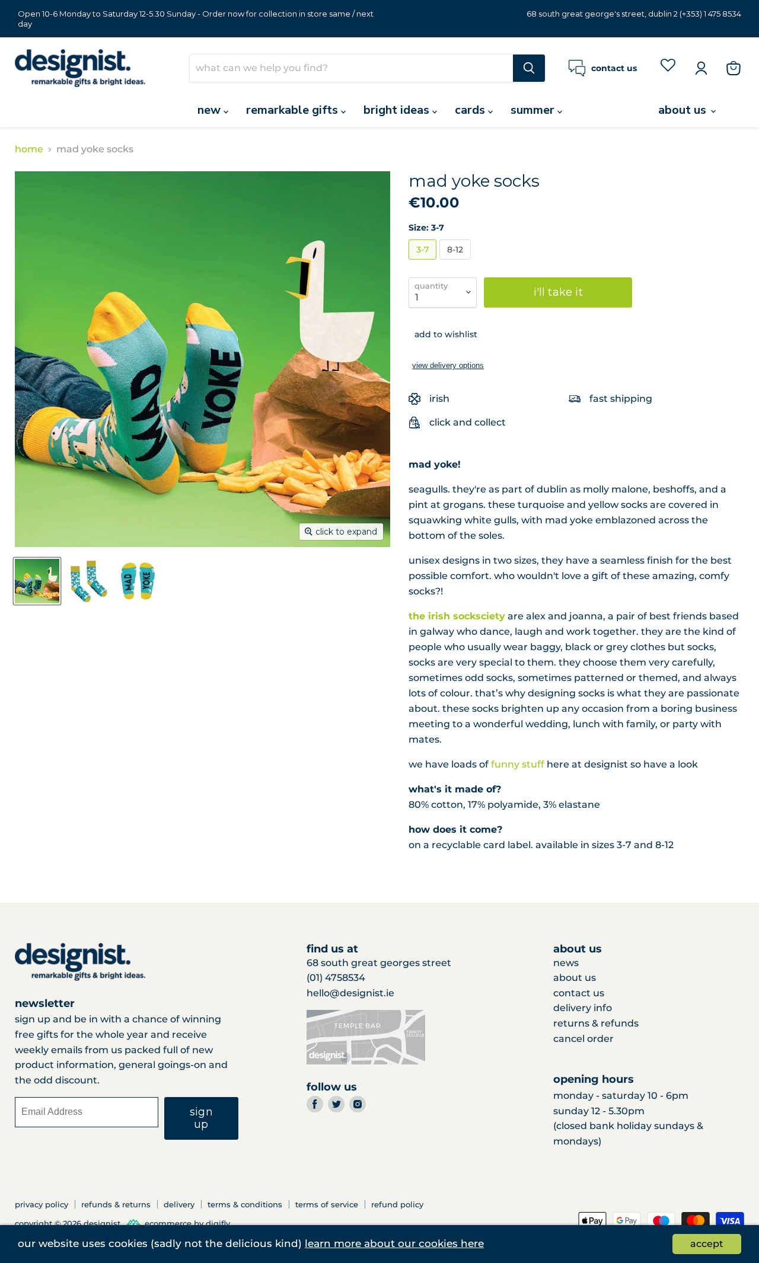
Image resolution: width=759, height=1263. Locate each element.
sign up (201, 1118)
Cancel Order (583, 1038)
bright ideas (397, 110)
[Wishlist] (668, 67)
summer (534, 110)
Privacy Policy (41, 1204)
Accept (706, 1243)
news (566, 962)
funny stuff (517, 764)
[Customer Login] (701, 68)
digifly (218, 1224)
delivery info (582, 1007)
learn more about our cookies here (394, 1243)
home (29, 149)
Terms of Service (326, 1204)
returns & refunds (596, 1023)
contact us (578, 993)
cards (471, 110)
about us (683, 110)
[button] (443, 334)
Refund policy (397, 1204)
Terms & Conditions (245, 1204)
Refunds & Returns (116, 1204)
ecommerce (168, 1224)
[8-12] (456, 262)
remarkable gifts (293, 110)
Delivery (179, 1204)
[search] (351, 68)
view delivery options (448, 365)
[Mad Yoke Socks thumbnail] (37, 581)
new (210, 110)
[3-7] (424, 262)
